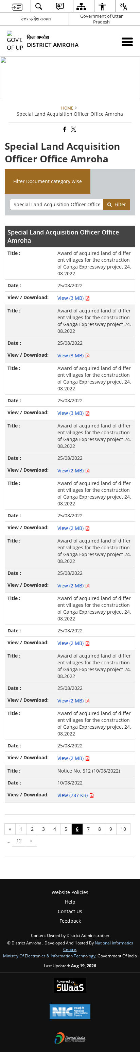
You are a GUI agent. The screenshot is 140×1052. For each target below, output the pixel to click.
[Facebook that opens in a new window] (64, 129)
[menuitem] (16, 6)
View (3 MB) (71, 298)
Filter (120, 204)
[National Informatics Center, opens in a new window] (70, 1012)
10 (123, 829)
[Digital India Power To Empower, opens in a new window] (70, 1038)
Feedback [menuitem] (70, 921)
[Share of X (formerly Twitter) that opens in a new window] (73, 129)
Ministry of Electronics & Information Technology (49, 955)
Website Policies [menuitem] (70, 892)
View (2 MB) (71, 470)
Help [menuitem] (70, 902)
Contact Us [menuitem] (70, 911)
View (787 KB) (73, 795)
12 (19, 840)
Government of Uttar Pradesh (101, 19)
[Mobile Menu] (127, 42)
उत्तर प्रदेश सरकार (36, 19)
